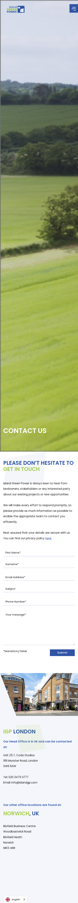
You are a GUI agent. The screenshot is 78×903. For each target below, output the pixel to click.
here (48, 538)
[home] (14, 9)
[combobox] (15, 899)
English (16, 899)
